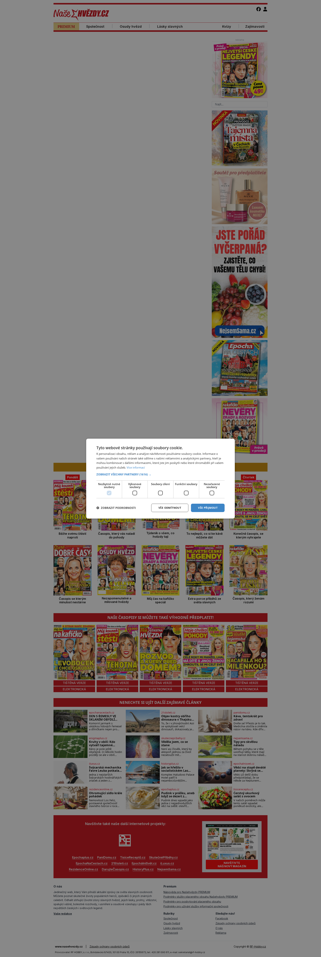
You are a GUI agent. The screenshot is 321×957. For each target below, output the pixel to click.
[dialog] (160, 478)
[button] (160, 474)
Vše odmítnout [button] (169, 507)
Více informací (136, 467)
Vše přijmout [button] (208, 507)
